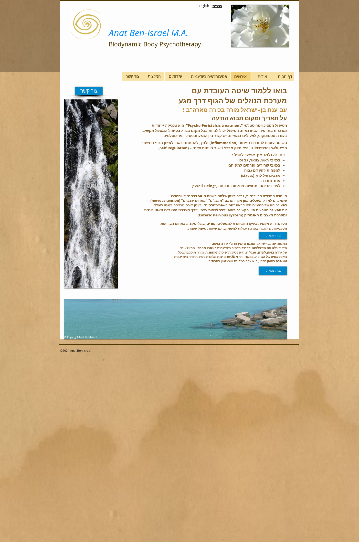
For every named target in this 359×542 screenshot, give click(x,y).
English (204, 5)
